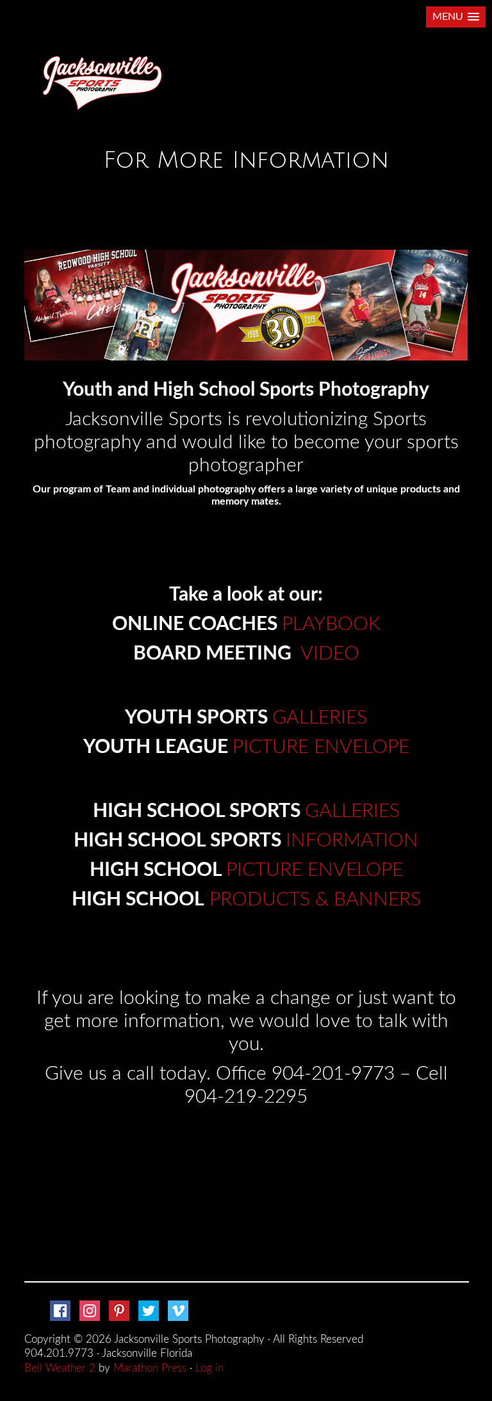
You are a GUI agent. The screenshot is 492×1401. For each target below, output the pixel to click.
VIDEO (329, 653)
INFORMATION (352, 840)
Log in (209, 1368)
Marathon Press (149, 1368)
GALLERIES (319, 717)
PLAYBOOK (331, 624)
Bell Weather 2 (59, 1368)
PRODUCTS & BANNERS (315, 899)
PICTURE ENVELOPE (321, 747)
